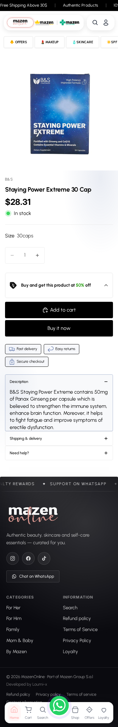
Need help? (19, 453)
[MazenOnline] (33, 515)
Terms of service (81, 694)
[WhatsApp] (59, 706)
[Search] (95, 22)
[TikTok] (44, 558)
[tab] (20, 22)
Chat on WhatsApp (36, 576)
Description (19, 381)
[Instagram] (12, 558)
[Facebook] (28, 558)
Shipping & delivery (26, 438)
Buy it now (59, 328)
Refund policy (18, 694)
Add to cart (63, 310)
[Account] (106, 22)
